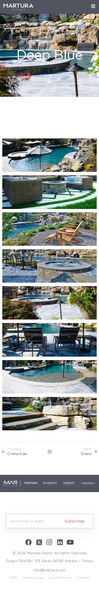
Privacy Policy (33, 577)
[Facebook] (29, 542)
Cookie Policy (60, 577)
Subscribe (74, 521)
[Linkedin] (60, 542)
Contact (82, 577)
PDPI (13, 577)
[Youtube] (70, 542)
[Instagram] (49, 542)
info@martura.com (49, 570)
